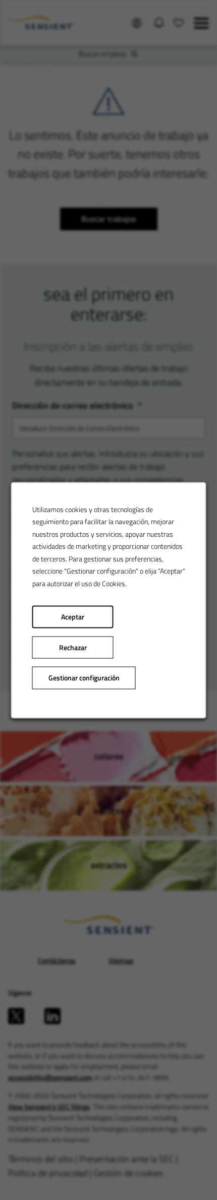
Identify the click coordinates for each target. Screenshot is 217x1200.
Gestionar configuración (84, 677)
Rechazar (73, 647)
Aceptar (72, 616)
